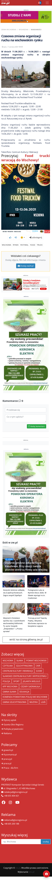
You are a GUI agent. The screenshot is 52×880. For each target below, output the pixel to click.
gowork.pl (8, 750)
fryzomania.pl (10, 754)
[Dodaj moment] (46, 873)
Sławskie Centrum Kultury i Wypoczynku (25, 676)
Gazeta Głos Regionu (13, 724)
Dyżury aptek (10, 720)
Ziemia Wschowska (8, 30)
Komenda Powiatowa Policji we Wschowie (25, 697)
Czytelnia (8, 665)
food (32, 245)
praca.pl (7, 763)
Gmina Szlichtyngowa (14, 702)
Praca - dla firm (11, 767)
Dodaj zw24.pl (27, 265)
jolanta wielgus (31, 681)
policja (6, 681)
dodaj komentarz (37, 426)
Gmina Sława (9, 691)
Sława (19, 660)
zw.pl (17, 867)
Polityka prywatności (13, 729)
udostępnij (36, 237)
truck (40, 245)
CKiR (38, 665)
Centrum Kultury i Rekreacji (18, 671)
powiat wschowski (36, 660)
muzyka (34, 702)
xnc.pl (31, 871)
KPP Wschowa (10, 686)
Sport (16, 681)
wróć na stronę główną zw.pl (26, 639)
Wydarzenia (23, 30)
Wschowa (6, 245)
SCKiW (39, 671)
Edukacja (24, 691)
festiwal (24, 245)
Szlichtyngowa (24, 665)
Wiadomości (36, 30)
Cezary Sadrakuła (30, 686)
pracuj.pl (8, 759)
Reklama (8, 733)
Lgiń (43, 702)
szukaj (46, 841)
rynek (16, 245)
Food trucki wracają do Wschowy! (25, 157)
